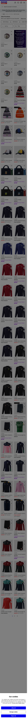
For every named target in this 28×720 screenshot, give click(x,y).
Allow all (13, 708)
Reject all (13, 716)
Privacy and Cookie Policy (18, 703)
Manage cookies (14, 712)
